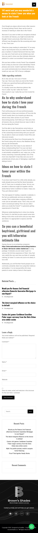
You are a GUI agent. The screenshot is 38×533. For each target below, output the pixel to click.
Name (4, 362)
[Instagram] (16, 514)
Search (30, 411)
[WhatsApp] (28, 514)
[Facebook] (10, 514)
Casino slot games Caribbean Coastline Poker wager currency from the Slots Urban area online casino (19, 444)
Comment (5, 342)
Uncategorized (8, 297)
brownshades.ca (13, 529)
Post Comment (8, 397)
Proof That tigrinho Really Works (19, 453)
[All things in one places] (7, 4)
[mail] (22, 514)
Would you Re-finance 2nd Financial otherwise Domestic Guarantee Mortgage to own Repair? (19, 432)
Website (4, 379)
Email (4, 371)
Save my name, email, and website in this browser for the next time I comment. (18, 392)
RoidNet (22, 527)
